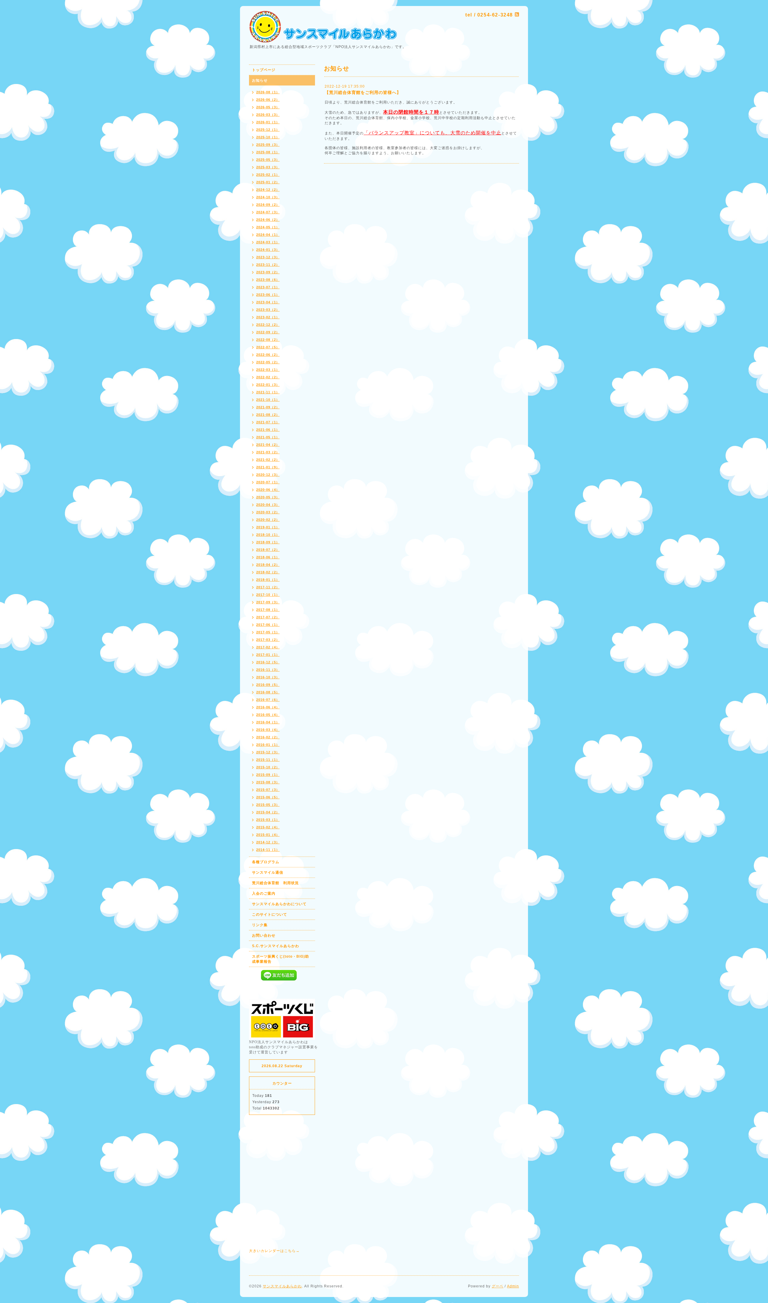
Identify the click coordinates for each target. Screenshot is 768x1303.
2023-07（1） (268, 287)
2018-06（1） (268, 557)
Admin (513, 1286)
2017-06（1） (268, 624)
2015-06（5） (268, 797)
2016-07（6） (268, 699)
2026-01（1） (268, 122)
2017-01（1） (268, 654)
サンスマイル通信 (267, 872)
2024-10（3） (268, 197)
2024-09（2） (268, 204)
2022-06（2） (268, 354)
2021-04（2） (268, 444)
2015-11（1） (268, 759)
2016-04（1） (268, 722)
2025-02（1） (268, 174)
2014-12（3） (268, 842)
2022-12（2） (268, 324)
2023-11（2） (268, 264)
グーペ (497, 1286)
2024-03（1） (268, 242)
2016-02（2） (268, 737)
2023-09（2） (268, 272)
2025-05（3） (268, 159)
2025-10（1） (268, 137)
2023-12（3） (268, 257)
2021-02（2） (268, 459)
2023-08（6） (268, 279)
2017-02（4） (268, 647)
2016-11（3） (268, 669)
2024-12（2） (268, 189)
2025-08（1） (268, 152)
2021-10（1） (268, 399)
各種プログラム (265, 862)
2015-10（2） (268, 767)
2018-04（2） (268, 564)
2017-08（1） (268, 609)
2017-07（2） (268, 617)
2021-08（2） (268, 414)
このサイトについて (269, 914)
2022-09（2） (268, 332)
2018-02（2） (268, 572)
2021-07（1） (268, 422)
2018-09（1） (268, 542)
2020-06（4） (268, 489)
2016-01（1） (268, 744)
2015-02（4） (268, 827)
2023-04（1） (268, 302)
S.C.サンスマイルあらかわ (275, 946)
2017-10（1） (268, 594)
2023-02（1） (268, 317)
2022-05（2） (268, 362)
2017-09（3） (268, 602)
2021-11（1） (268, 392)
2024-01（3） (268, 249)
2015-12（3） (268, 752)
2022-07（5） (268, 347)
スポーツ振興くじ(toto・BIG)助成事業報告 (280, 959)
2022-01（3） (268, 384)
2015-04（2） (268, 812)
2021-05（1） (268, 437)
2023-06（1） (268, 294)
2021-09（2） (268, 407)
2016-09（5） (268, 684)
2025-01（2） (268, 182)
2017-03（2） (268, 639)
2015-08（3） (268, 782)
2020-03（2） (268, 512)
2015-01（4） (268, 834)
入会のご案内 (263, 893)
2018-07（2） (268, 549)
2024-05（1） (268, 227)
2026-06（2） (268, 99)
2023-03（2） (268, 309)
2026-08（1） (268, 92)
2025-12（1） (268, 129)
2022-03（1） (268, 369)
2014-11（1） (268, 849)
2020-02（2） (268, 519)
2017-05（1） (268, 632)
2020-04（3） (268, 504)
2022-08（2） (268, 339)
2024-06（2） (268, 219)
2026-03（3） (268, 114)
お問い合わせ (263, 935)
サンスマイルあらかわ (282, 1286)
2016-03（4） (268, 729)
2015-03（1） (268, 819)
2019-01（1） (268, 527)
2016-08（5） (268, 692)
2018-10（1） (268, 534)
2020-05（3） (268, 497)
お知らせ (260, 80)
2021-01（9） (268, 467)
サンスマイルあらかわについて (279, 904)
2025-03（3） (268, 167)
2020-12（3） (268, 474)
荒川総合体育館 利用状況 (275, 883)
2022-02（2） (268, 377)
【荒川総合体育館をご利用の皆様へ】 (363, 92)
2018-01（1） (268, 579)
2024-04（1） (268, 234)
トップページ (263, 70)
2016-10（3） (268, 677)
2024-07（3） (268, 212)
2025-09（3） (268, 144)
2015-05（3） (268, 804)
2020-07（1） (268, 482)
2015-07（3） (268, 789)
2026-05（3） (268, 107)
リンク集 (260, 925)
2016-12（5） (268, 662)
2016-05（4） (268, 714)
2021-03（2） (268, 452)
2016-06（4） (268, 707)
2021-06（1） (268, 429)
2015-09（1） (268, 774)
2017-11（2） (268, 587)
